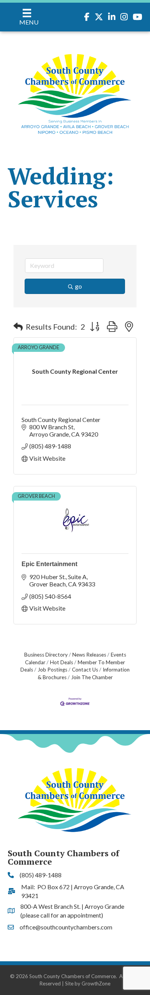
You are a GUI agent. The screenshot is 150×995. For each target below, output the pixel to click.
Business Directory (46, 655)
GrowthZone (96, 983)
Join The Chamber (92, 677)
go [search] (78, 286)
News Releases (89, 655)
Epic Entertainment (49, 564)
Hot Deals (61, 662)
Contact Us (85, 670)
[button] (18, 326)
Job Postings (52, 670)
